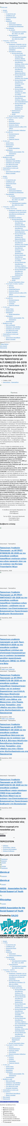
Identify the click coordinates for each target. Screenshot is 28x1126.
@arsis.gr (5, 872)
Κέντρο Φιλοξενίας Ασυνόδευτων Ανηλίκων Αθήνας (20, 56)
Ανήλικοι (11, 1057)
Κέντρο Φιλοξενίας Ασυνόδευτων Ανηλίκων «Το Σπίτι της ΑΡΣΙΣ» (17, 982)
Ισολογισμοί (12, 23)
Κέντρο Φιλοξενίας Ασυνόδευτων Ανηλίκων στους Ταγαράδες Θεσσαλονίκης (20, 83)
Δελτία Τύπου (10, 143)
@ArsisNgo (5, 899)
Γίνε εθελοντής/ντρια (12, 164)
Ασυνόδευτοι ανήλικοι (15, 51)
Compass (11, 137)
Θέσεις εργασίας (11, 173)
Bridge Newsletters (14, 148)
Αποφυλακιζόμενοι (14, 123)
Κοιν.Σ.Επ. (11, 121)
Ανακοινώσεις (10, 144)
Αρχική (5, 10)
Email (1, 834)
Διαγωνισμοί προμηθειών (13, 171)
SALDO (14, 915)
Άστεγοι (11, 119)
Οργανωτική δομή (11, 17)
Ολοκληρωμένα (13, 35)
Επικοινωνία (6, 1099)
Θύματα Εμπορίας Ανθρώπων (17, 130)
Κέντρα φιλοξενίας (17, 53)
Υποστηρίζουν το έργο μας (10, 168)
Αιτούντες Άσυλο (14, 125)
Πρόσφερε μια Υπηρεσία (13, 162)
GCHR (13, 114)
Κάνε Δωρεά (6, 1097)
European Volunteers (12, 166)
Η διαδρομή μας (10, 15)
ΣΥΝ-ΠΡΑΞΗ (12, 1052)
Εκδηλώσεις (9, 150)
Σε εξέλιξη (12, 30)
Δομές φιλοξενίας (17, 987)
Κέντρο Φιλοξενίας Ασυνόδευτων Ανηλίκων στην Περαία (21, 76)
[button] (9, 1102)
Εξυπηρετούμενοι (14, 134)
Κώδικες (8, 19)
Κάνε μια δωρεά (10, 159)
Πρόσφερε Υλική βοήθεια (13, 161)
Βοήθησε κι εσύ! (7, 157)
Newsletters (9, 146)
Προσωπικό (12, 135)
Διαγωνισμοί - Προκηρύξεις (11, 382)
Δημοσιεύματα (10, 155)
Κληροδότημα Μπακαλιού (16, 26)
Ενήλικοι (11, 1059)
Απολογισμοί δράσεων (15, 24)
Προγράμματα (10, 28)
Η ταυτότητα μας (11, 14)
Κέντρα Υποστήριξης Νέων (16, 116)
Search (2, 342)
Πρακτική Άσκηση (14, 139)
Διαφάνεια (9, 21)
